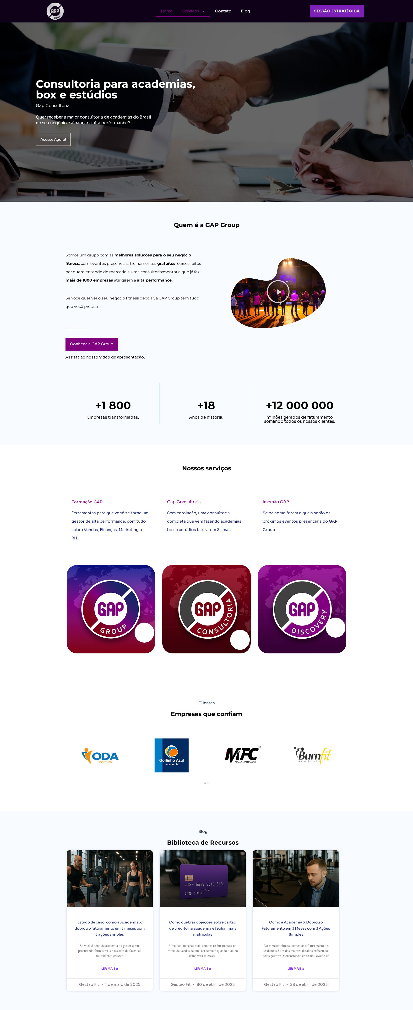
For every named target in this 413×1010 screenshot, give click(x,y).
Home (167, 11)
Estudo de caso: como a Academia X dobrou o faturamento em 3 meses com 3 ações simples (110, 928)
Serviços (190, 11)
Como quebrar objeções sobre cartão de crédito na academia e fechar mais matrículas (202, 928)
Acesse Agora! (53, 139)
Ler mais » (109, 968)
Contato (223, 11)
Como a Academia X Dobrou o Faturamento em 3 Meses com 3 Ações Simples (296, 928)
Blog (245, 11)
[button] (278, 293)
